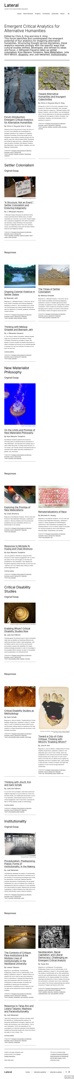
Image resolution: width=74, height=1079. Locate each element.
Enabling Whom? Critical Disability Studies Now (17, 630)
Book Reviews (28, 14)
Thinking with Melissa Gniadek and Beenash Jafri (18, 328)
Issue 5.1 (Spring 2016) (15, 152)
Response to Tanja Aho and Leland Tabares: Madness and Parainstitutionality (19, 1008)
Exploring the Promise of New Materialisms (17, 508)
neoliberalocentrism (42, 993)
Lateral (11, 5)
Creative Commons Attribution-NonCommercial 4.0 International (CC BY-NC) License (59, 1056)
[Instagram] (66, 1072)
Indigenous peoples (24, 235)
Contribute (46, 14)
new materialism (18, 458)
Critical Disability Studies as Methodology (19, 712)
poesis (22, 898)
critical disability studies (14, 658)
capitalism (44, 991)
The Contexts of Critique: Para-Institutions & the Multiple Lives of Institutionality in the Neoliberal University (17, 958)
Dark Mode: (68, 1077)
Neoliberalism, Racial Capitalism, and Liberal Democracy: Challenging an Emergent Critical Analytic (53, 956)
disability (23, 54)
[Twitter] (69, 1072)
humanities (21, 154)
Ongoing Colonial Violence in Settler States (19, 293)
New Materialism (53, 52)
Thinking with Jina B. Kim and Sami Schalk (17, 783)
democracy (50, 991)
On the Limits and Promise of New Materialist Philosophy (19, 431)
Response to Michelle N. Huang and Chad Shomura (18, 547)
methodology (28, 737)
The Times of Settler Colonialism (49, 290)
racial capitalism (54, 993)
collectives (44, 127)
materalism (6, 155)
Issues (19, 14)
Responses (58, 125)
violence (25, 318)
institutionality (59, 54)
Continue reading (9, 351)
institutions (10, 997)
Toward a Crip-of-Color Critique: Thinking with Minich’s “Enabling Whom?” (52, 739)
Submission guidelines (40, 1072)
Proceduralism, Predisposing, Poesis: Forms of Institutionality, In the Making (19, 864)
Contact (28, 1072)
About (62, 14)
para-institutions (24, 997)
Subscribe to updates (56, 1072)
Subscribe (55, 14)
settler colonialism (62, 127)
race (51, 537)
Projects (38, 14)
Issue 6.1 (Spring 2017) (49, 125)
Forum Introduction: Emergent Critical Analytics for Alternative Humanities (18, 120)
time (58, 317)
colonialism (10, 154)
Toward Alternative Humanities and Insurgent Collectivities (52, 96)
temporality (54, 317)
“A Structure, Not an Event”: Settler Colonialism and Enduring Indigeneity (18, 205)
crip (43, 773)
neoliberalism (17, 997)
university (40, 128)
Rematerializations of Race (52, 511)
